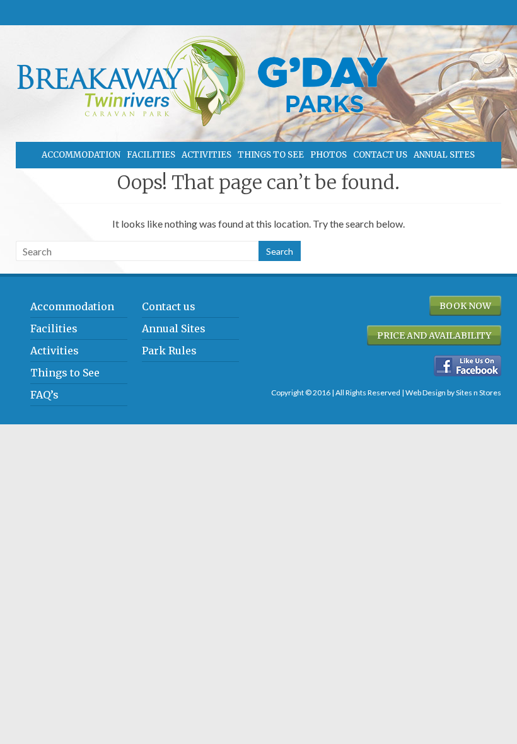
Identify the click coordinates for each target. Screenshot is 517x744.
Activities (206, 154)
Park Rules (169, 350)
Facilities (151, 154)
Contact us (380, 154)
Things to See (271, 154)
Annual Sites (444, 154)
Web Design (425, 392)
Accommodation (81, 154)
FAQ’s (44, 394)
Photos (328, 154)
